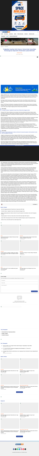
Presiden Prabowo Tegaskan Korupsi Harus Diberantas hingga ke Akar (16, 110)
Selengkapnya (19, 436)
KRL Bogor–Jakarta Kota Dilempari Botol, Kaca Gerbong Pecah (28, 269)
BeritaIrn (2, 46)
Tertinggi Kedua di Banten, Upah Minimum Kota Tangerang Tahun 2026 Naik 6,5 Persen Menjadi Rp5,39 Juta (20, 351)
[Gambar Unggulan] (19, 56)
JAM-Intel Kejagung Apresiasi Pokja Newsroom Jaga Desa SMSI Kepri (12, 209)
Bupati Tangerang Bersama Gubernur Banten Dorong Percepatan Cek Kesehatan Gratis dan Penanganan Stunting (19, 133)
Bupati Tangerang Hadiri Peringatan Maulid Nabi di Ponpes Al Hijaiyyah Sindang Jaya (28, 237)
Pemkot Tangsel (5, 333)
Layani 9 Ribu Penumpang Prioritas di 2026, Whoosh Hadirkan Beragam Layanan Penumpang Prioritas (18, 217)
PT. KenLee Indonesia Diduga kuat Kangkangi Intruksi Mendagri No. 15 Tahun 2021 (17, 348)
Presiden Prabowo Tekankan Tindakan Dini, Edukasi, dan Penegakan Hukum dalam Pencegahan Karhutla (9, 253)
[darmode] (38, 32)
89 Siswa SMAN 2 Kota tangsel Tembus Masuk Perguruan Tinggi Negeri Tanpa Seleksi (17, 345)
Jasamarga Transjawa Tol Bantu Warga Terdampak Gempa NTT (28, 253)
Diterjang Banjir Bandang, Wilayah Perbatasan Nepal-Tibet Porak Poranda (9, 237)
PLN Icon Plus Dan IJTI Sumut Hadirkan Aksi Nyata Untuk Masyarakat (9, 269)
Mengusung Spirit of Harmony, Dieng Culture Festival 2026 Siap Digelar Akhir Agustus (15, 215)
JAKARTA (6, 46)
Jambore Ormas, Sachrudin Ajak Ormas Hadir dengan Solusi (11, 219)
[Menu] (1, 32)
